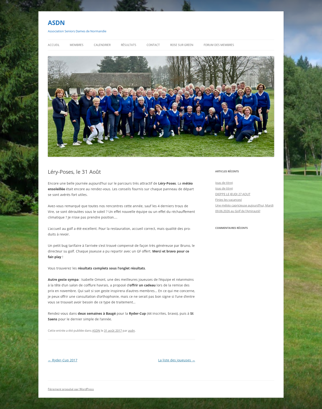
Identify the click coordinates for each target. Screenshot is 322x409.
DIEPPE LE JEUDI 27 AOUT (232, 194)
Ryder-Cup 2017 (62, 360)
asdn (131, 330)
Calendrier (102, 45)
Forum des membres (219, 45)
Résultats (128, 45)
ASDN (56, 22)
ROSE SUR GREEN (181, 45)
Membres (76, 45)
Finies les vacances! (228, 200)
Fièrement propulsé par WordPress (71, 389)
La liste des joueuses (176, 360)
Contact (153, 45)
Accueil (53, 45)
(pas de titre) (224, 183)
